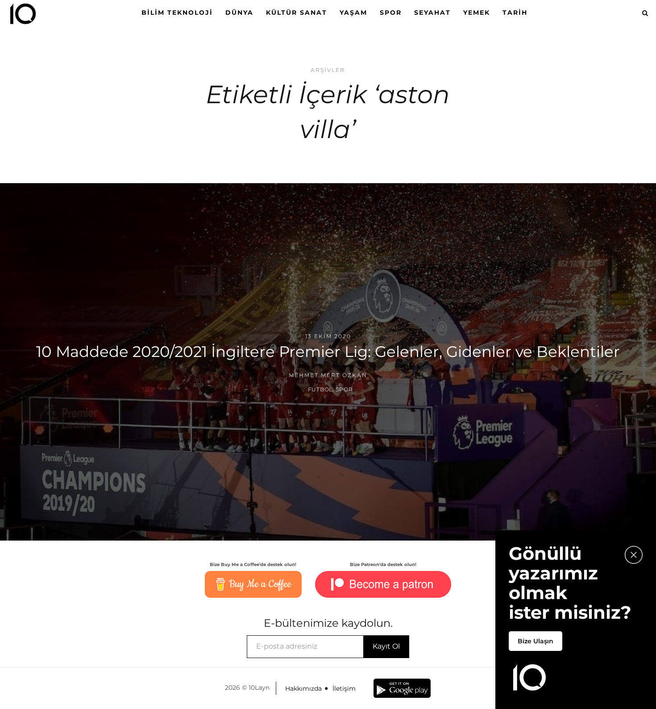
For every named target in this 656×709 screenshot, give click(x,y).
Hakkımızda (303, 688)
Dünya (239, 12)
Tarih (514, 12)
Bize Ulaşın (535, 641)
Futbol (320, 389)
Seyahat (432, 12)
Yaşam (353, 12)
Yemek (476, 12)
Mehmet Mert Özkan (328, 375)
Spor (391, 12)
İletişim (344, 688)
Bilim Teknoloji (177, 12)
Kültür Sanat (296, 12)
